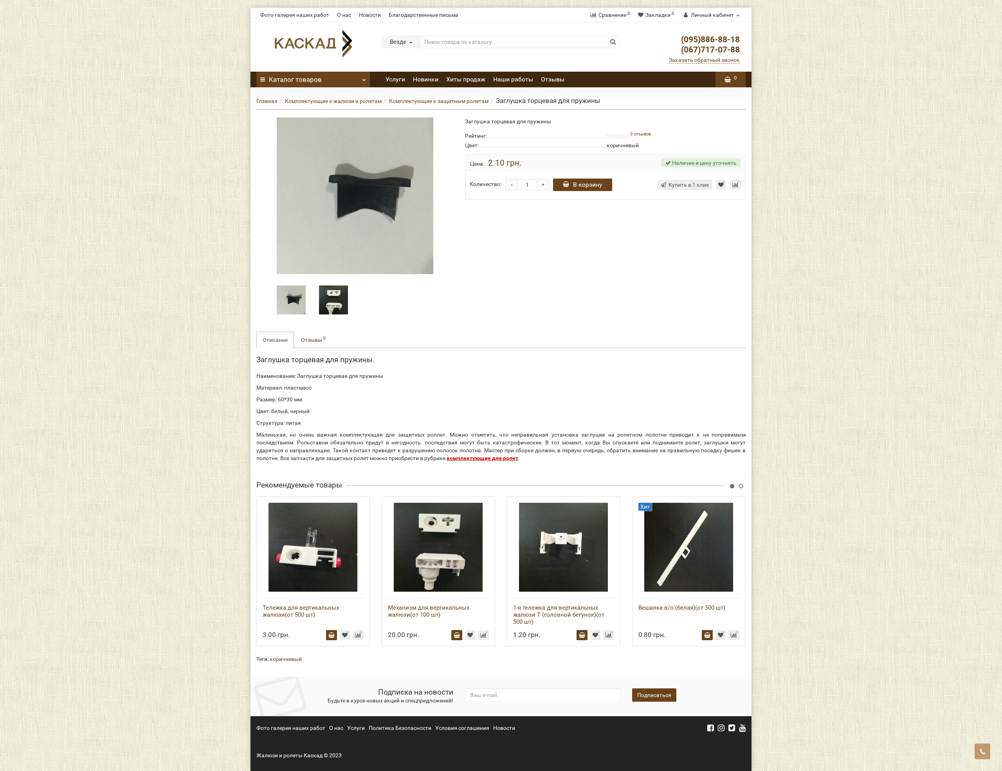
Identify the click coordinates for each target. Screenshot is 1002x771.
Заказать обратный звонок (704, 60)
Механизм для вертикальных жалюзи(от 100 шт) (428, 611)
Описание (275, 340)
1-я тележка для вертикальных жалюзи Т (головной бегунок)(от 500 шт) (558, 614)
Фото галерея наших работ (294, 15)
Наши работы (513, 79)
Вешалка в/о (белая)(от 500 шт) (681, 607)
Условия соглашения (462, 728)
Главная (267, 101)
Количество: (485, 184)
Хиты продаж (465, 79)
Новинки (425, 79)
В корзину (587, 184)
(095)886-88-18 (710, 39)
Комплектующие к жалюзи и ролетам (333, 101)
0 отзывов (640, 134)
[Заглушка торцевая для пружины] (291, 299)
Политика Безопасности (400, 728)
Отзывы (552, 79)
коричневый (286, 659)
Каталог (295, 79)
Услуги (395, 79)
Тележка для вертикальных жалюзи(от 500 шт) (301, 611)
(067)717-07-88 (710, 49)
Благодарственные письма (423, 15)
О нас (344, 15)
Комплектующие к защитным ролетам (438, 101)
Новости (370, 15)
